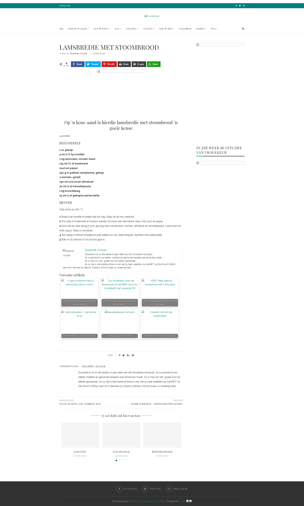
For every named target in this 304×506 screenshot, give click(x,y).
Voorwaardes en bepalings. (152, 501)
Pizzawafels (121, 451)
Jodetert (80, 451)
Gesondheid (185, 28)
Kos (117, 28)
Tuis (61, 28)
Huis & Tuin (165, 28)
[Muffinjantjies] (162, 435)
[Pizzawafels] (121, 435)
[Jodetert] (80, 435)
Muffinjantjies (162, 451)
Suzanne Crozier (78, 53)
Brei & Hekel (101, 28)
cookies (182, 501)
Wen (213, 28)
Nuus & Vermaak (77, 28)
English (200, 28)
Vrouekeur (134, 501)
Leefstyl (147, 28)
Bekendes (131, 28)
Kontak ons (64, 5)
